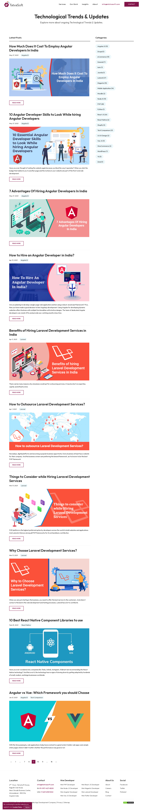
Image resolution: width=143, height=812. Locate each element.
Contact (131, 4)
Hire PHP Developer (67, 785)
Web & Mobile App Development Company (40, 802)
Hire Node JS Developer (69, 788)
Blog (107, 792)
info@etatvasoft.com (111, 4)
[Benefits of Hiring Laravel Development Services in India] (49, 361)
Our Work (74, 4)
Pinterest (123, 792)
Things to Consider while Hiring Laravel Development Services (49, 479)
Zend (100, 162)
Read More (16, 103)
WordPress (102, 151)
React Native (26, 625)
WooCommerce (104, 146)
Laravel (23, 339)
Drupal (100, 52)
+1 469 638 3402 (45, 792)
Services (62, 4)
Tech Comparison (37, 697)
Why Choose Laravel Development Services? (43, 550)
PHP (100, 104)
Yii (99, 157)
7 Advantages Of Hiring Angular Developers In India (48, 191)
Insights (85, 4)
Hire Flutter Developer (89, 796)
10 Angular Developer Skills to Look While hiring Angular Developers (45, 116)
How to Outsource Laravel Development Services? (47, 404)
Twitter (122, 788)
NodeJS (101, 99)
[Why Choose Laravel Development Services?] (49, 577)
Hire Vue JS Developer (68, 796)
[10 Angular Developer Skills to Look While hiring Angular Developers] (49, 146)
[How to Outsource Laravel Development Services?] (49, 431)
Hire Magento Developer (90, 788)
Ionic (100, 67)
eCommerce (103, 57)
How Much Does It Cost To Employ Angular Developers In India (40, 48)
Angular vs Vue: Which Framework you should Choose (49, 693)
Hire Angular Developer (68, 792)
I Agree (27, 807)
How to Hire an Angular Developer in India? (41, 255)
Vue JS (101, 141)
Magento (102, 83)
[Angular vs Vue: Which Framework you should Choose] (49, 721)
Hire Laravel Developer (89, 792)
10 (38, 762)
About (95, 4)
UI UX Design (103, 136)
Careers (108, 788)
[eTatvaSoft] (13, 4)
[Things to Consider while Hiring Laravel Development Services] (49, 508)
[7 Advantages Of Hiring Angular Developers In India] (49, 218)
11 (42, 762)
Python (100, 109)
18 (51, 762)
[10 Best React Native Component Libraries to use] (49, 647)
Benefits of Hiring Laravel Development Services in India (47, 332)
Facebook (124, 785)
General (101, 62)
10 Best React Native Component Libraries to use (46, 620)
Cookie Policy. (17, 807)
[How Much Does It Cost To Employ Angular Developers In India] (49, 77)
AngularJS (25, 55)
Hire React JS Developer (90, 785)
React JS (102, 115)
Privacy (60, 802)
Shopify (101, 125)
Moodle (101, 94)
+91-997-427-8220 (45, 788)
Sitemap (67, 802)
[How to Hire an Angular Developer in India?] (49, 282)
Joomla (101, 73)
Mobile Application (105, 88)
